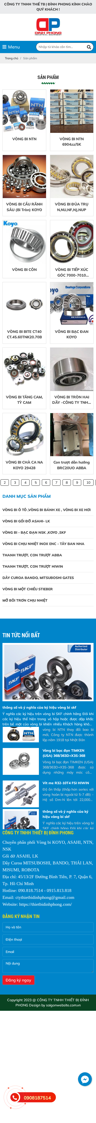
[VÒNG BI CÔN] (24, 242)
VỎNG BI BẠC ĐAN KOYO (71, 334)
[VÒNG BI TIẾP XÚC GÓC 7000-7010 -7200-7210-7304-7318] (72, 242)
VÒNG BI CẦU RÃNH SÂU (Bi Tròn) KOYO (24, 207)
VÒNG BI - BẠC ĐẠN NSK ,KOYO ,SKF (34, 532)
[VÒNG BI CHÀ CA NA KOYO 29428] (24, 434)
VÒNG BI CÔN (24, 269)
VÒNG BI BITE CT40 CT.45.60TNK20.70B (24, 334)
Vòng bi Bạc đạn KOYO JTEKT (67, 817)
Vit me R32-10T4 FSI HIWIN (66, 756)
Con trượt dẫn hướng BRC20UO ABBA (71, 465)
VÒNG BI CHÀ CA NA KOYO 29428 (24, 465)
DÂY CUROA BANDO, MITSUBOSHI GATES (38, 578)
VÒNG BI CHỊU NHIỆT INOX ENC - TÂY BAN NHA (43, 544)
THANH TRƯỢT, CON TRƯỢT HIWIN (32, 566)
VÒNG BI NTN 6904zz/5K (72, 142)
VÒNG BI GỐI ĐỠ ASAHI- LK (26, 521)
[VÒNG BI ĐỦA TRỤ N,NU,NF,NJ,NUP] (72, 176)
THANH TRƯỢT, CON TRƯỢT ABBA (32, 555)
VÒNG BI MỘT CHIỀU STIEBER (27, 589)
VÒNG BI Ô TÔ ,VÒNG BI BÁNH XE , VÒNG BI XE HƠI (46, 510)
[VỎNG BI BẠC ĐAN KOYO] (72, 304)
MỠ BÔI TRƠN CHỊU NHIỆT (25, 600)
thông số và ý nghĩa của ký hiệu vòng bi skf (39, 707)
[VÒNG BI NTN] (24, 111)
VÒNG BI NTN (24, 139)
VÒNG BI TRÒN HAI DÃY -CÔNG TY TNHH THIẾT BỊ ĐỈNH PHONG (71, 400)
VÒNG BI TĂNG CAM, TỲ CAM (24, 400)
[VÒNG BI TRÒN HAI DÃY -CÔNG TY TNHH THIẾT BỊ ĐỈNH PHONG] (72, 369)
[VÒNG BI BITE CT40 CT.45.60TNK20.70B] (24, 304)
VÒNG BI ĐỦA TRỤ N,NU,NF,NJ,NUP (71, 207)
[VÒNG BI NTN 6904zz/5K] (72, 111)
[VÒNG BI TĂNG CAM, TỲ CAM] (24, 369)
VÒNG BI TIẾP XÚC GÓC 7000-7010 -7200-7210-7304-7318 (71, 272)
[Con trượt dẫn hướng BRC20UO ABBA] (72, 434)
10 (88, 482)
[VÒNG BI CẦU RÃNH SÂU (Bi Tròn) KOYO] (24, 176)
